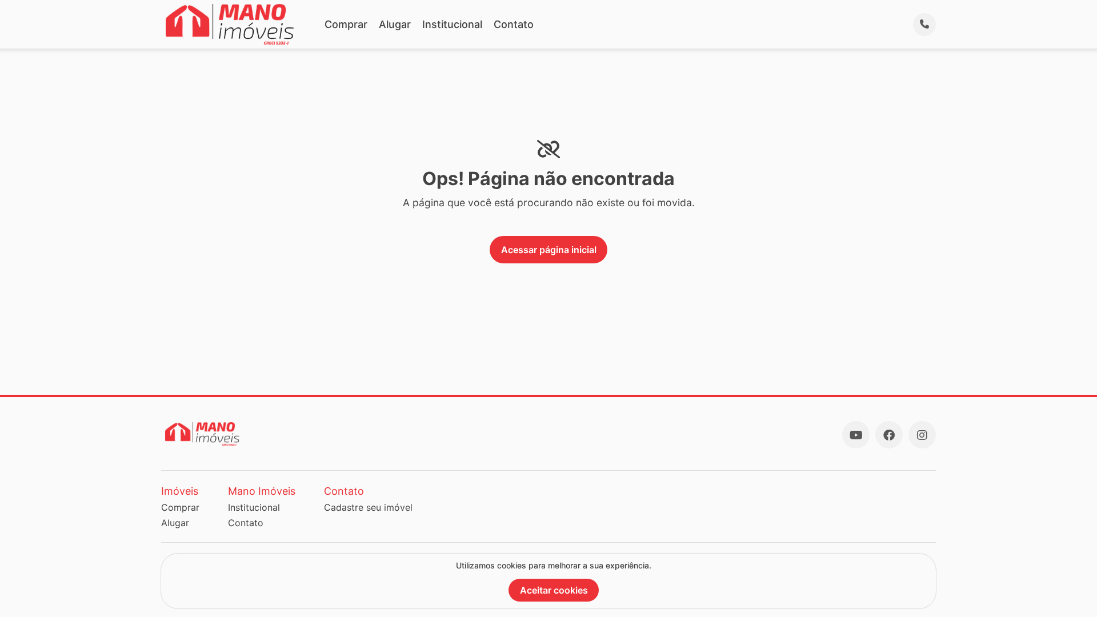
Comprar (346, 24)
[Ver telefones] (924, 24)
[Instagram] (922, 434)
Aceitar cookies (554, 590)
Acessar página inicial (548, 249)
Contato (514, 24)
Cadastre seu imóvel (368, 507)
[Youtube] (856, 434)
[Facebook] (889, 434)
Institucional (452, 24)
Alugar (395, 24)
